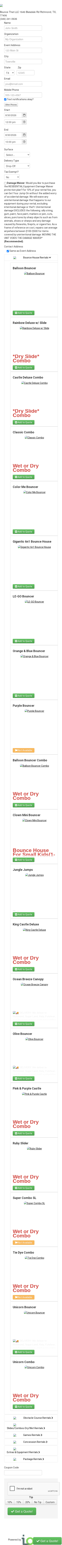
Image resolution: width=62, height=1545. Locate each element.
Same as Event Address (22, 250)
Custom (50, 1502)
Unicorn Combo (24, 1362)
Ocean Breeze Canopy (28, 979)
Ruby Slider (20, 1143)
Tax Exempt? (11, 171)
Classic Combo (23, 432)
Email (7, 78)
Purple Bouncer (23, 705)
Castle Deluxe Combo (28, 377)
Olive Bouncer (22, 1034)
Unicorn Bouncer (24, 1307)
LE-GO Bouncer (23, 596)
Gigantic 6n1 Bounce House (32, 541)
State (12, 67)
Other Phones (11, 104)
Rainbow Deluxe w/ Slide (29, 323)
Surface (8, 149)
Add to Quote (24, 313)
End (6, 129)
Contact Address (13, 246)
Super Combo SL (24, 1198)
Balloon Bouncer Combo (30, 760)
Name (7, 22)
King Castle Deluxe (26, 924)
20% (27, 1502)
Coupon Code (11, 1467)
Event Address (12, 45)
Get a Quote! (23, 1511)
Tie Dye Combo (23, 1252)
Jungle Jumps (23, 869)
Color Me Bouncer (25, 487)
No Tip (37, 1502)
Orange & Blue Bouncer (29, 651)
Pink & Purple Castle (27, 1088)
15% (18, 1502)
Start (7, 110)
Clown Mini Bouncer (26, 815)
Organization (11, 34)
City (6, 56)
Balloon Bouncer (24, 268)
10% (9, 1502)
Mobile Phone (11, 89)
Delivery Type (11, 160)
